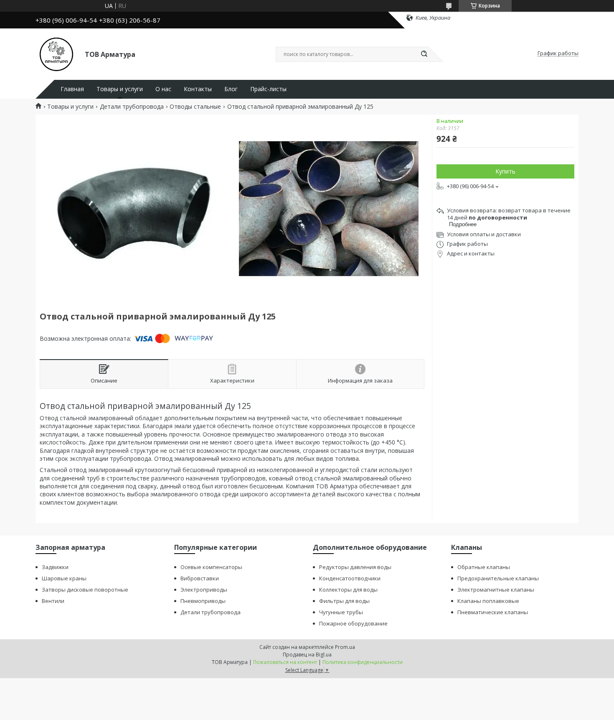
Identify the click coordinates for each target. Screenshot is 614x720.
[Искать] (424, 54)
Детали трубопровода (132, 106)
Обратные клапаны (483, 567)
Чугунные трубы (341, 612)
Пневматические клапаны (492, 612)
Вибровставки (199, 578)
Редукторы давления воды (355, 567)
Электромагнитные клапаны (495, 589)
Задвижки (55, 567)
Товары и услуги (119, 89)
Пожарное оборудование (353, 623)
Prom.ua (345, 647)
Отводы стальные (195, 106)
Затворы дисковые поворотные (85, 589)
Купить (505, 171)
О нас (163, 89)
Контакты (198, 89)
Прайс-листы (268, 89)
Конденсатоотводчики (350, 578)
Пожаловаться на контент (285, 662)
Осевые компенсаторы (211, 567)
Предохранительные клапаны (498, 578)
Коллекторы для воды (348, 589)
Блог (231, 89)
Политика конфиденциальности (362, 662)
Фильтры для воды (344, 601)
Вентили (53, 601)
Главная (72, 89)
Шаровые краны (64, 578)
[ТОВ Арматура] (56, 53)
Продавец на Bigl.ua (307, 654)
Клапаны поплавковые (488, 601)
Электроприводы (203, 589)
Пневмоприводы (203, 601)
